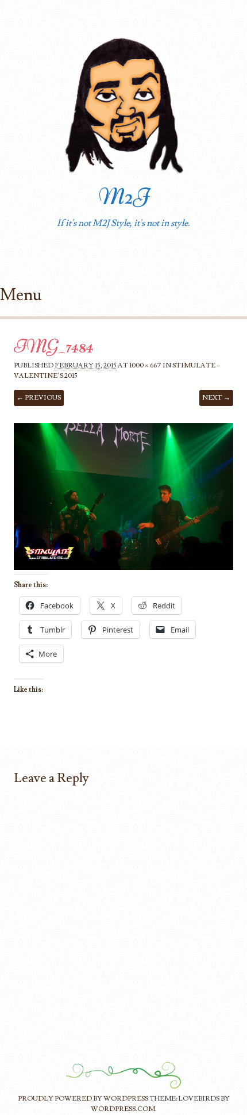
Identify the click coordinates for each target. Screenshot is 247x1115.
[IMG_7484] (123, 567)
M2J (124, 196)
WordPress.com (123, 1109)
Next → (216, 397)
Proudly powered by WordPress (83, 1098)
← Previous (39, 397)
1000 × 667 (145, 365)
